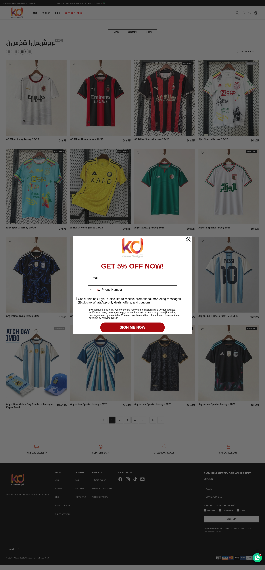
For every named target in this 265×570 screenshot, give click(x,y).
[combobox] (94, 290)
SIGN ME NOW (132, 327)
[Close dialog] (188, 239)
